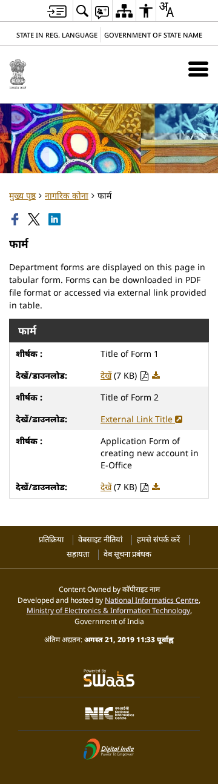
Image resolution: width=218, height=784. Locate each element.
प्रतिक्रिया (51, 539)
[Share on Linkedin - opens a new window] (55, 219)
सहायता (78, 554)
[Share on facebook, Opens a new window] (16, 219)
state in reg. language (56, 34)
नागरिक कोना (66, 195)
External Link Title (138, 419)
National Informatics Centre (152, 600)
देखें (106, 375)
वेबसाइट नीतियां (100, 539)
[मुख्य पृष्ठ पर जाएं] (57, 11)
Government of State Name (153, 34)
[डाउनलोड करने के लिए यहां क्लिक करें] (156, 376)
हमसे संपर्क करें (158, 539)
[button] (198, 68)
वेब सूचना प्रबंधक (127, 554)
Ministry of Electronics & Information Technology (108, 610)
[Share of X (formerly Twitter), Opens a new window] (35, 219)
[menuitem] (82, 10)
